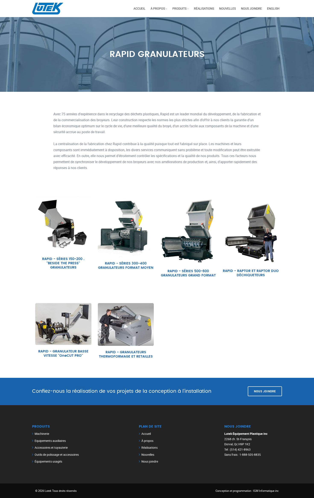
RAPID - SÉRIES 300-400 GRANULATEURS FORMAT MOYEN (125, 265)
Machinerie (42, 434)
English (273, 8)
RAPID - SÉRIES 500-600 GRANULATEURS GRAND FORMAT (188, 273)
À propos (158, 8)
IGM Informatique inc (266, 491)
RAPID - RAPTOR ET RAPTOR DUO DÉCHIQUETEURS (251, 273)
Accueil (139, 8)
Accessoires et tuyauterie (51, 447)
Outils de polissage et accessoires (57, 455)
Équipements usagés (48, 461)
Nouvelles (227, 8)
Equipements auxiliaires (50, 441)
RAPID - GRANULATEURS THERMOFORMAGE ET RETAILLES (126, 354)
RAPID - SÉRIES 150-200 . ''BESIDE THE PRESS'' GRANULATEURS (63, 263)
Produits (179, 8)
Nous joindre (251, 8)
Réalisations (204, 8)
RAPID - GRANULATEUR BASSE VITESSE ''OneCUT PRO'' (63, 353)
